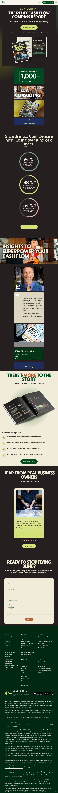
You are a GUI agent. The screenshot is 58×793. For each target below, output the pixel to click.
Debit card (7, 641)
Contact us (24, 666)
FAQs (22, 670)
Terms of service (42, 661)
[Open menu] (56, 2)
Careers (23, 664)
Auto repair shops (25, 641)
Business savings (9, 639)
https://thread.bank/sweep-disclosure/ (19, 737)
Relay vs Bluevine (25, 678)
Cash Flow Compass (43, 645)
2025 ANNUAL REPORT (28, 9)
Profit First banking (42, 647)
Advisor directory (9, 669)
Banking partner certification (11, 665)
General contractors (26, 645)
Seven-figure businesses (27, 636)
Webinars (40, 639)
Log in (39, 2)
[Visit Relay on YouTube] (14, 691)
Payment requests (9, 654)
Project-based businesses (27, 652)
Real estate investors (26, 654)
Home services (24, 647)
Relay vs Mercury (25, 683)
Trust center (24, 672)
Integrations (7, 656)
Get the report (29, 546)
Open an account (48, 2)
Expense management (10, 652)
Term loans (7, 645)
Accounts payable (9, 647)
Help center (41, 643)
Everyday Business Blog (43, 636)
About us (23, 661)
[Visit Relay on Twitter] (26, 691)
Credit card (7, 643)
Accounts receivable (9, 650)
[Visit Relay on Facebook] (20, 691)
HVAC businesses (25, 650)
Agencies (23, 639)
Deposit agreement (42, 666)
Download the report (29, 27)
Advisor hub (7, 672)
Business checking (9, 636)
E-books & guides (9, 667)
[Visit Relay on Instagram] (17, 691)
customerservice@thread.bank (37, 739)
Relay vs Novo (24, 685)
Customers (24, 668)
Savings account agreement (45, 668)
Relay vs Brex (24, 680)
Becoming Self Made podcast (45, 641)
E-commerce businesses (27, 643)
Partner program (8, 663)
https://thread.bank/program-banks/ (13, 739)
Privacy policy (41, 664)
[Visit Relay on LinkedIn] (23, 691)
